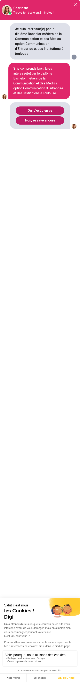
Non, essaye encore (40, 120)
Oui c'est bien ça (40, 110)
